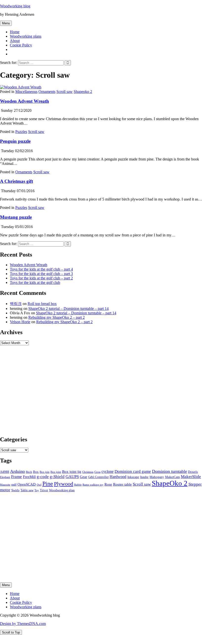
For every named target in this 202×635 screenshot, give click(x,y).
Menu (6, 23)
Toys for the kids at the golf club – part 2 (41, 278)
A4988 (4, 472)
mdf (14, 484)
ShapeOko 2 (169, 483)
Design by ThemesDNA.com (23, 623)
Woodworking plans (25, 36)
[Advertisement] (101, 392)
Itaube (144, 477)
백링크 (16, 304)
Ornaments (46, 91)
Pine (47, 483)
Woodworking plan (62, 490)
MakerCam (172, 477)
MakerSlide (191, 476)
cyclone (107, 471)
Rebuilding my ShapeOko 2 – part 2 (56, 317)
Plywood (63, 484)
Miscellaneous (26, 91)
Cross (97, 472)
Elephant (5, 477)
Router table (122, 484)
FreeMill (29, 477)
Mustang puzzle (16, 217)
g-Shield (57, 476)
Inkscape (133, 477)
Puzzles (21, 132)
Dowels (193, 472)
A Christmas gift (16, 181)
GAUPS (72, 476)
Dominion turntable (169, 471)
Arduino (17, 471)
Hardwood (118, 476)
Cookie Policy (21, 45)
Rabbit (78, 484)
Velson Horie (20, 322)
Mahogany (157, 477)
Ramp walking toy (93, 484)
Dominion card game (133, 471)
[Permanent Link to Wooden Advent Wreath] (20, 87)
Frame (16, 476)
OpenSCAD (26, 484)
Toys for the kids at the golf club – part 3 (41, 274)
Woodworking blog (15, 6)
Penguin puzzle (15, 141)
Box (36, 472)
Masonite (5, 484)
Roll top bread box (42, 304)
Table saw (27, 490)
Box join (45, 472)
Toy (36, 490)
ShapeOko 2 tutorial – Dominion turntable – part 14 (68, 308)
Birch (29, 472)
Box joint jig (71, 472)
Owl (39, 484)
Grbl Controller (98, 477)
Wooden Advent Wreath (24, 101)
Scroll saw (64, 91)
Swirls (15, 490)
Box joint (55, 472)
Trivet (44, 490)
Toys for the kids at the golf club (35, 282)
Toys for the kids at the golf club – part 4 (41, 269)
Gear (83, 477)
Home (14, 32)
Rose (108, 484)
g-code (43, 476)
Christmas (87, 472)
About (15, 41)
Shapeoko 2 (83, 91)
